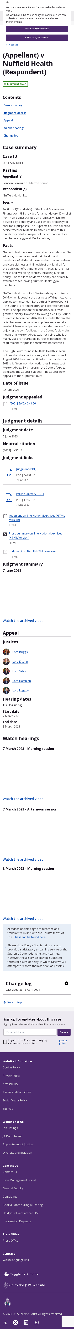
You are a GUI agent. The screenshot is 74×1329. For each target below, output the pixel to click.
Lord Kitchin (20, 661)
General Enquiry (13, 1188)
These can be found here (29, 937)
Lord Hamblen (21, 681)
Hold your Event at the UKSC (21, 1213)
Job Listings (10, 1128)
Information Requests (17, 1221)
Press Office (10, 1240)
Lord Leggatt (20, 690)
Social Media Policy (15, 1100)
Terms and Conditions (17, 1092)
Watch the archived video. (23, 620)
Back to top (14, 1002)
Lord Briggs (20, 652)
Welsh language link (16, 1260)
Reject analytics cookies (37, 37)
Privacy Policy (11, 1076)
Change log (10, 135)
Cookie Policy (11, 1067)
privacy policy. (63, 1041)
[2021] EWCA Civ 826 (23, 403)
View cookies (12, 44)
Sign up (64, 1032)
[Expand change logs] (66, 983)
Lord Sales (19, 671)
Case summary (13, 105)
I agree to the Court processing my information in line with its (37, 1041)
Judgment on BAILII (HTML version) (33, 551)
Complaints (10, 1196)
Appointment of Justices (18, 1144)
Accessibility (10, 1084)
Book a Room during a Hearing (23, 1205)
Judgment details (14, 113)
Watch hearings (13, 128)
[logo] (37, 1302)
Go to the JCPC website (27, 1285)
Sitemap (8, 1109)
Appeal (8, 120)
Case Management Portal (19, 1180)
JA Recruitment (12, 1136)
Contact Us (10, 1172)
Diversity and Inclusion (17, 1153)
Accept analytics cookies (37, 28)
